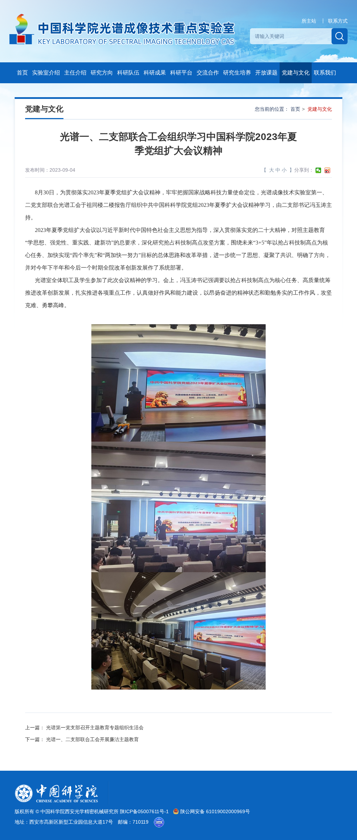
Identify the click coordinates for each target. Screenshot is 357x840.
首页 (22, 73)
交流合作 (208, 73)
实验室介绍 (46, 73)
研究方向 (102, 73)
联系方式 (338, 21)
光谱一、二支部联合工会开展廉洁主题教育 (92, 739)
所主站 (309, 21)
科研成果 (155, 73)
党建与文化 (296, 73)
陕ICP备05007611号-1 (145, 811)
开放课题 (266, 73)
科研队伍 (128, 73)
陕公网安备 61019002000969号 (214, 811)
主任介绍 (75, 73)
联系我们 (325, 73)
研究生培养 (237, 73)
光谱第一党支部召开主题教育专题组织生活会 (95, 727)
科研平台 (181, 73)
